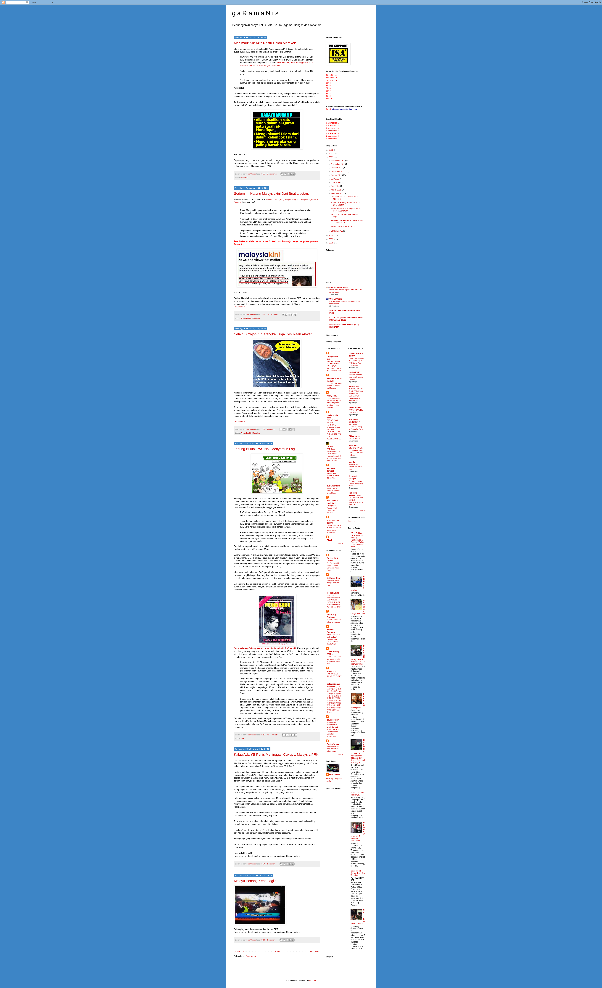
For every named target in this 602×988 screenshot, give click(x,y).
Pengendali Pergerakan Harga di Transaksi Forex (356, 426)
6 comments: (272, 174)
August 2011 (336, 175)
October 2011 (337, 168)
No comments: (273, 314)
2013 (331, 150)
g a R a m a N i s (255, 13)
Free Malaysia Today (338, 287)
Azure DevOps (354, 438)
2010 (331, 235)
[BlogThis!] (285, 174)
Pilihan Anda (354, 436)
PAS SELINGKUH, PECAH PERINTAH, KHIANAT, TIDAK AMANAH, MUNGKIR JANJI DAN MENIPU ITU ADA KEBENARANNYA (334, 429)
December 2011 (338, 160)
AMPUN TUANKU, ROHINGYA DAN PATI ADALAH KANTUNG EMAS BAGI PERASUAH (334, 366)
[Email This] (282, 174)
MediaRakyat (333, 593)
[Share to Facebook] (291, 174)
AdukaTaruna (333, 744)
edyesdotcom (333, 720)
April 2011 (335, 186)
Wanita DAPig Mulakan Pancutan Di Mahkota (334, 490)
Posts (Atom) (251, 956)
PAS (242, 739)
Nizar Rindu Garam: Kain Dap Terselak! (358, 873)
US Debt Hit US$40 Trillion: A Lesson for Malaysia (334, 385)
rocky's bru (332, 396)
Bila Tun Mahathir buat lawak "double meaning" (356, 377)
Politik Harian (355, 408)
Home (277, 952)
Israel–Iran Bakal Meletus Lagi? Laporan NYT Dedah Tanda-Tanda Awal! (333, 639)
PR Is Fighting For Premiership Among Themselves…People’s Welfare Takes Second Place (358, 540)
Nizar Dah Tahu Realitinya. (357, 794)
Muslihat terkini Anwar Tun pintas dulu (355, 467)
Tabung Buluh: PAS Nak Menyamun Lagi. (265, 449)
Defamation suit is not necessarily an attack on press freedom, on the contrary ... (334, 402)
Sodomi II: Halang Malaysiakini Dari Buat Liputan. (271, 193)
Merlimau (244, 178)
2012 (331, 154)
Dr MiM (330, 447)
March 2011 (336, 190)
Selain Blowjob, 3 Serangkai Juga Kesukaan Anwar (273, 334)
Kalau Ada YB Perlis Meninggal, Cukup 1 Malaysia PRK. (276, 754)
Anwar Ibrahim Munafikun (250, 318)
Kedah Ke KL (355, 372)
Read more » (239, 307)
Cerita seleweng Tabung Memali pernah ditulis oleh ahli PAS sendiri (265, 648)
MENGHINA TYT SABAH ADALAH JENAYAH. (333, 475)
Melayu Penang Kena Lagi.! (255, 881)
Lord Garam (334, 774)
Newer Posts (240, 952)
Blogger (312, 980)
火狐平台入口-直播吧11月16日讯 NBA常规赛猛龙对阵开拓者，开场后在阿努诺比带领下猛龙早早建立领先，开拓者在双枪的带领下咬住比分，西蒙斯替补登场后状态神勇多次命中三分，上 (334, 700)
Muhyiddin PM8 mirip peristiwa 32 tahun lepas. (333, 748)
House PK (353, 445)
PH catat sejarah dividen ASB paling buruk (356, 483)
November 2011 (338, 164)
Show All (340, 543)
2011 (331, 157)
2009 (331, 239)
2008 (331, 243)
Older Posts (314, 952)
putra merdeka (333, 486)
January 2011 (337, 231)
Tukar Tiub (331, 671)
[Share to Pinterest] (294, 174)
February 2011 (337, 193)
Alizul (329, 540)
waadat (352, 462)
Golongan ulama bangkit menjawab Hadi (334, 582)
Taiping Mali (354, 386)
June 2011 (336, 182)
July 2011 (335, 179)
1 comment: (271, 429)
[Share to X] (288, 174)
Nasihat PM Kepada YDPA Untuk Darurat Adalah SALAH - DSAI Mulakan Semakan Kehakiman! (333, 729)
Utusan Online (335, 299)
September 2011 (338, 171)
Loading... (352, 521)
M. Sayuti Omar (334, 578)
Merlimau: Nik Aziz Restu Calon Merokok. (265, 43)
